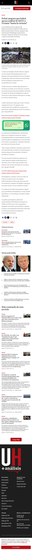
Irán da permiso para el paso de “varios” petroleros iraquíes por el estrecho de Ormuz (12, 399)
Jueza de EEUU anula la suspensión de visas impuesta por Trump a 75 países (10, 357)
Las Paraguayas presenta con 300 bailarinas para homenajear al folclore (17, 286)
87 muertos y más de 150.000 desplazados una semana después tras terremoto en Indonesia (10, 377)
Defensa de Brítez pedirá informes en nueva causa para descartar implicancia (16, 300)
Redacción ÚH (18, 246)
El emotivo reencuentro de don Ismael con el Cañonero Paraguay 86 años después (11, 233)
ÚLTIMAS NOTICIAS (21, 8)
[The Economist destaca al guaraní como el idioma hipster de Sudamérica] (26, 242)
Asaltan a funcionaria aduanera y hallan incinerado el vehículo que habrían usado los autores (16, 293)
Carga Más (16, 439)
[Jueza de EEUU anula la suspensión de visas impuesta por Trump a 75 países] (26, 354)
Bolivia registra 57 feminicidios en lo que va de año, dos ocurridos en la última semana (12, 318)
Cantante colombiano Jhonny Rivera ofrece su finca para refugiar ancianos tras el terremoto (12, 420)
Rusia (12, 222)
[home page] (16, 3)
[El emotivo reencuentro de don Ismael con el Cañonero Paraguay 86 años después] (26, 231)
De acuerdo (16, 547)
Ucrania (5, 222)
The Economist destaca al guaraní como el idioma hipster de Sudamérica (11, 244)
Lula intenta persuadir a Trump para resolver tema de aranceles (17, 274)
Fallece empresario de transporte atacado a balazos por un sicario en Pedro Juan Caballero (17, 280)
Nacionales (5, 230)
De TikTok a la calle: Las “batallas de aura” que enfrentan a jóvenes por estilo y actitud (10, 337)
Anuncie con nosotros (21, 478)
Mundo (3, 15)
